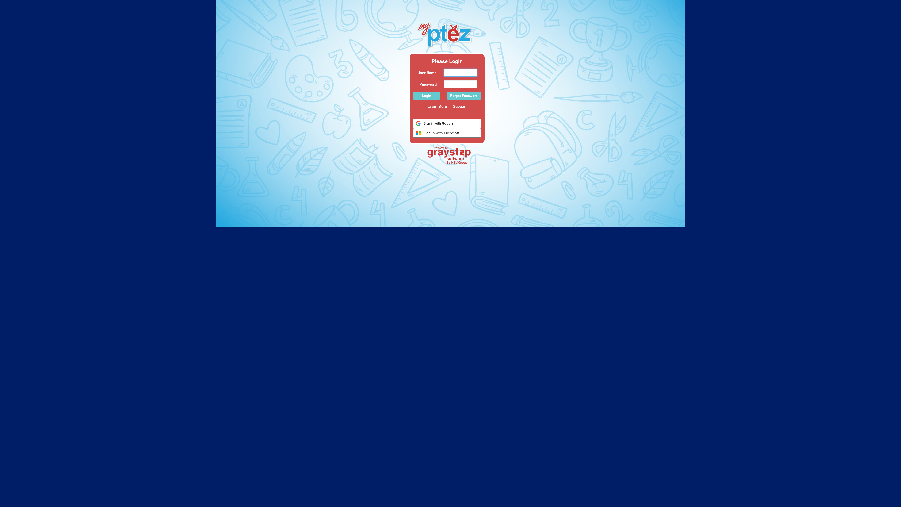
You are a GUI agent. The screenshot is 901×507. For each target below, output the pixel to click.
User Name (427, 72)
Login (426, 95)
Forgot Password (464, 95)
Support (459, 106)
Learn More (437, 106)
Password (428, 84)
